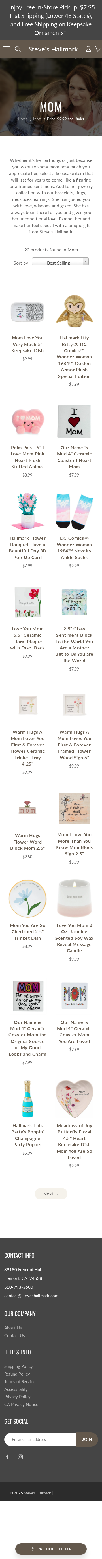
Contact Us (14, 1335)
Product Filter (54, 1549)
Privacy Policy (17, 1396)
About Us (13, 1327)
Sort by (21, 262)
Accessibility (16, 1389)
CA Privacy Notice (21, 1404)
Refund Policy (17, 1374)
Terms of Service (19, 1381)
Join (87, 1439)
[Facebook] (7, 1457)
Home (23, 119)
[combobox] (60, 261)
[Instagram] (20, 1457)
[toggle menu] (7, 49)
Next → (51, 1193)
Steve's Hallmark (53, 49)
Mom (37, 119)
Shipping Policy (18, 1366)
